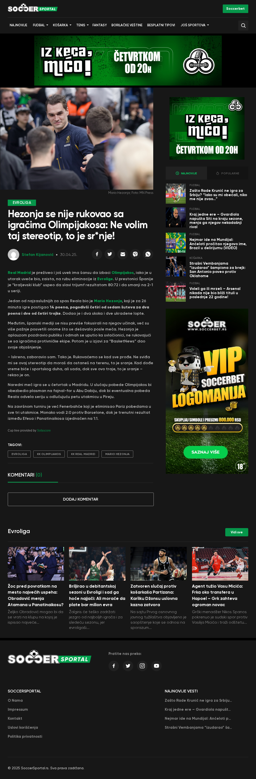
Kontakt (15, 718)
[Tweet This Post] (109, 255)
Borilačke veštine (127, 25)
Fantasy (99, 25)
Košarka (60, 25)
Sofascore (44, 430)
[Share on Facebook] (97, 255)
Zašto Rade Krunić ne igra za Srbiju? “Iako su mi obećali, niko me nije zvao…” (218, 194)
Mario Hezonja (107, 300)
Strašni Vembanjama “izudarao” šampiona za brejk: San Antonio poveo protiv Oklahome (218, 269)
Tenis (80, 25)
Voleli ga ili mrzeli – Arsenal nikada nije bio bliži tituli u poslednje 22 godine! (215, 292)
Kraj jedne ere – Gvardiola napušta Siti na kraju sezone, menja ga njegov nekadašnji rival (216, 220)
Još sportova (193, 25)
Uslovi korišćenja (23, 727)
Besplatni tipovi (161, 25)
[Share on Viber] (135, 255)
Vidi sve (237, 532)
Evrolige (105, 278)
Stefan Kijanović (38, 254)
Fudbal (39, 25)
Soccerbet (235, 9)
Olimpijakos (123, 272)
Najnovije (18, 25)
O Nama (15, 700)
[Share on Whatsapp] (148, 255)
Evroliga (19, 454)
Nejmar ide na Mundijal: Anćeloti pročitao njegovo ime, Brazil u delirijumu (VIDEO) (218, 243)
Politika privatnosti (25, 736)
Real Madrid (19, 272)
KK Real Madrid (83, 454)
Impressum (18, 709)
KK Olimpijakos (49, 454)
